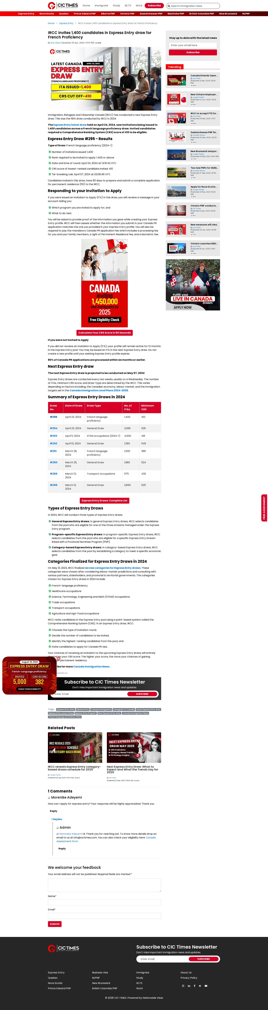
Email (52, 909)
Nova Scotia (47, 13)
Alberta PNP (108, 13)
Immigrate (101, 5)
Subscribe (154, 5)
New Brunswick (228, 13)
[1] (169, 6)
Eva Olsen (56, 42)
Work (139, 5)
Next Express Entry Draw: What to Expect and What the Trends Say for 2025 (73, 769)
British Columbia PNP (201, 13)
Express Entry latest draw (70, 125)
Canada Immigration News (91, 666)
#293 (53, 436)
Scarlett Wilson (199, 135)
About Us (186, 972)
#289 (53, 474)
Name (52, 896)
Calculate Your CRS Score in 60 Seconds (104, 332)
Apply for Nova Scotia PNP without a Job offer (217, 186)
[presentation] (53, 748)
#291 (53, 451)
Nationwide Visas (153, 998)
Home (86, 5)
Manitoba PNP (176, 13)
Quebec (64, 13)
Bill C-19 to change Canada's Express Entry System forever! (133, 768)
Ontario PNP (127, 13)
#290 (53, 462)
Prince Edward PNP (85, 13)
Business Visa (100, 972)
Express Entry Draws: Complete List (104, 500)
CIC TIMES (120, 998)
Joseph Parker (198, 97)
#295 (53, 417)
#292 (53, 443)
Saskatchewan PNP (151, 13)
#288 (53, 485)
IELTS (128, 5)
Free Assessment (264, 508)
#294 (53, 428)
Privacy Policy (189, 978)
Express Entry (26, 13)
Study (116, 5)
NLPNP (246, 13)
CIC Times (197, 208)
